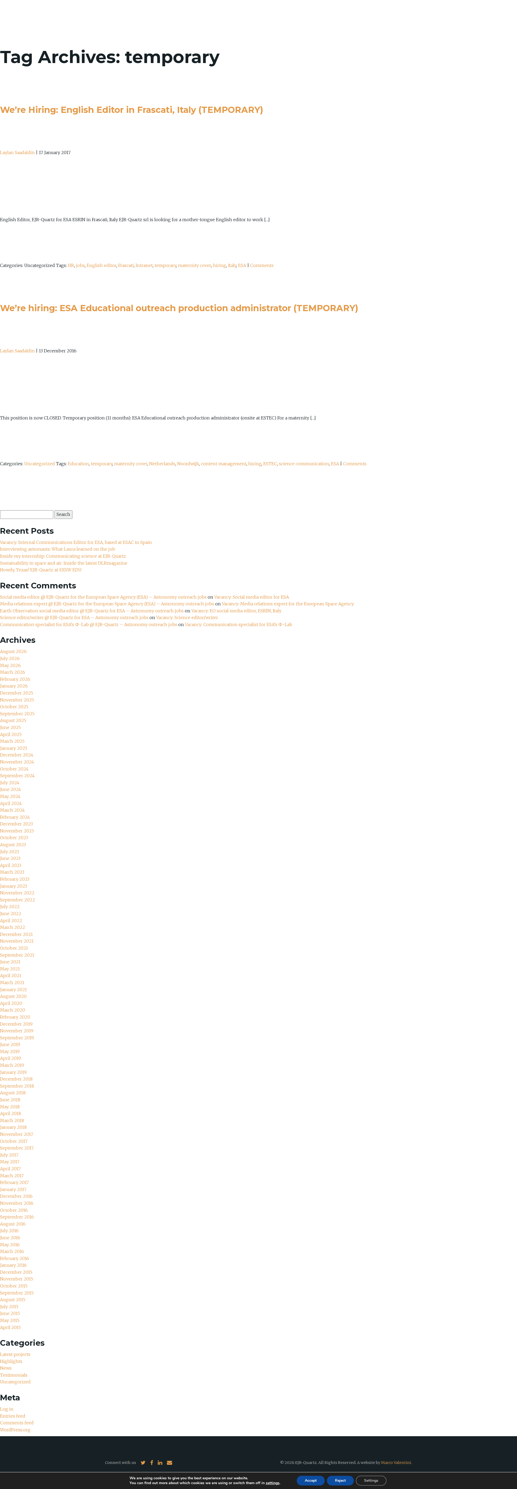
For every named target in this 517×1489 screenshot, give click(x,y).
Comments (262, 265)
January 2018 (13, 1127)
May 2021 (10, 968)
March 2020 (12, 1010)
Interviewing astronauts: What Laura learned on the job (58, 549)
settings (273, 1483)
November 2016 (16, 1203)
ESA (242, 265)
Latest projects (15, 1354)
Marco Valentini (396, 1462)
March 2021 (12, 982)
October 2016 (14, 1210)
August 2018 (13, 1092)
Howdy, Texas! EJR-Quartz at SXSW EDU (41, 569)
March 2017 (12, 1175)
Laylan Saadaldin (17, 152)
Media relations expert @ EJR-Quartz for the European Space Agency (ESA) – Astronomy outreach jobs (107, 603)
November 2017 (16, 1134)
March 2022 (12, 927)
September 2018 (17, 1086)
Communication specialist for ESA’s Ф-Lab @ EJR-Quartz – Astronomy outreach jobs (88, 624)
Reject (340, 1480)
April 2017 (10, 1168)
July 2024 (9, 782)
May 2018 (10, 1106)
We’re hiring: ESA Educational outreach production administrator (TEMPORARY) (179, 308)
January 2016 (13, 1265)
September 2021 (17, 955)
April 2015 (10, 1327)
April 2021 (10, 975)
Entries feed (12, 1416)
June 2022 (10, 913)
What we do (425, 18)
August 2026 (13, 651)
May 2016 (10, 1244)
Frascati (126, 265)
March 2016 (12, 1251)
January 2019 (13, 1072)
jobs (80, 265)
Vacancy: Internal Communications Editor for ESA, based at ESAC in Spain (76, 542)
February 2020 (15, 1017)
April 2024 (11, 803)
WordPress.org (15, 1429)
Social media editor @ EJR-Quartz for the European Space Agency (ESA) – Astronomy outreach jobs (103, 597)
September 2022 (17, 900)
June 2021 (10, 961)
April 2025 (11, 734)
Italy (232, 265)
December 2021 (16, 934)
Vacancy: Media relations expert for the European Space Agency (288, 603)
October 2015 (13, 1286)
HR (71, 265)
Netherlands (162, 463)
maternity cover (194, 265)
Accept (311, 1480)
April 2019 (10, 1058)
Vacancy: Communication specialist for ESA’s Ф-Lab (238, 624)
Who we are (389, 18)
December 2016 (16, 1196)
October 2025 (14, 706)
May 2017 (9, 1161)
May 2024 (10, 796)
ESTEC (270, 463)
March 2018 (12, 1120)
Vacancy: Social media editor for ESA (251, 597)
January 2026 (14, 686)
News (454, 18)
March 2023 (12, 872)
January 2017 (13, 1189)
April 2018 (10, 1113)
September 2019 (17, 1037)
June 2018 (10, 1099)
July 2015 (9, 1306)
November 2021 (17, 941)
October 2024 (14, 769)
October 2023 (14, 837)
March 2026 (12, 672)
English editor (101, 265)
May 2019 (10, 1051)
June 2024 (10, 789)
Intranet (144, 265)
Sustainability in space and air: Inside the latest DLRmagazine (63, 563)
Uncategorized (39, 463)
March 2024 (12, 810)
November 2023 (17, 831)
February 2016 (14, 1258)
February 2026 (15, 679)
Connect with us (120, 1462)
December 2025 (16, 693)
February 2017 (14, 1182)
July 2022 (10, 906)
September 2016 (17, 1217)
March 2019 (12, 1065)
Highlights (11, 1361)
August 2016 (13, 1224)
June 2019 (10, 1044)
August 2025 (13, 720)
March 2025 (12, 741)
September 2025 (17, 713)
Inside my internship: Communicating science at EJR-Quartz (63, 556)
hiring (219, 265)
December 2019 (16, 1024)
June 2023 (10, 858)
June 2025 (10, 727)
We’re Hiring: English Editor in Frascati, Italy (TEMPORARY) (131, 110)
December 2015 (16, 1272)
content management (223, 463)
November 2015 (16, 1279)
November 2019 (16, 1030)
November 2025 (17, 700)
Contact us (483, 18)
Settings (371, 1480)
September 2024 (17, 775)
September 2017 (17, 1148)
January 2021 (13, 989)
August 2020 (13, 996)
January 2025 (13, 748)
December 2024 (16, 755)
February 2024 (15, 817)
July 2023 (9, 851)
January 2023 (13, 886)
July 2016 (9, 1230)
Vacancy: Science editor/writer (187, 617)
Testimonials (13, 1375)
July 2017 (9, 1155)
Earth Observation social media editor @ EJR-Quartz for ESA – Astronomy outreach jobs (92, 610)
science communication (304, 463)
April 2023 (10, 865)
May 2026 (10, 665)
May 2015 (9, 1320)
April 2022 (11, 920)
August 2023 (13, 844)
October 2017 (13, 1141)
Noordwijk (188, 463)
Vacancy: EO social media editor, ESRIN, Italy (236, 610)
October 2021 (14, 948)
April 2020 (11, 1003)
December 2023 (16, 824)
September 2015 (17, 1293)
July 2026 (10, 658)
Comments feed (17, 1422)
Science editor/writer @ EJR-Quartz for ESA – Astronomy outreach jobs (74, 617)
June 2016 (10, 1237)
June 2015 (10, 1313)
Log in (6, 1409)
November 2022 (17, 893)
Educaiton (78, 463)
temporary (165, 265)
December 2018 (16, 1079)
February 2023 (14, 879)
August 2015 (12, 1299)
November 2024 (17, 762)
